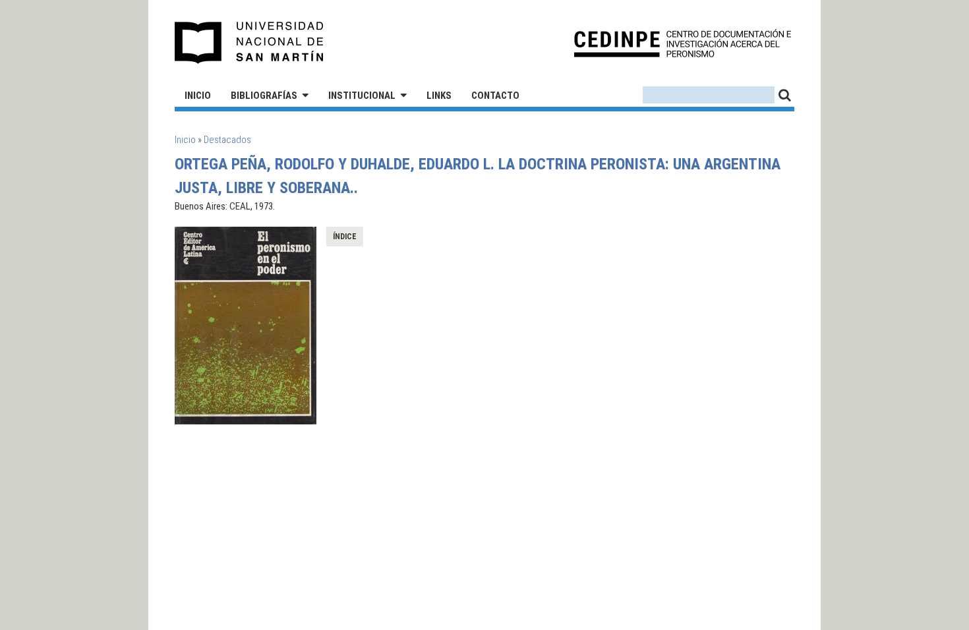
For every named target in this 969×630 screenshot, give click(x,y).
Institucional (362, 95)
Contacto (495, 95)
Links (439, 95)
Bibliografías (264, 95)
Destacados (227, 140)
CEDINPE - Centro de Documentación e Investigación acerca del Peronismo (682, 43)
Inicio (198, 95)
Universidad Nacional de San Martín (249, 43)
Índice (345, 236)
